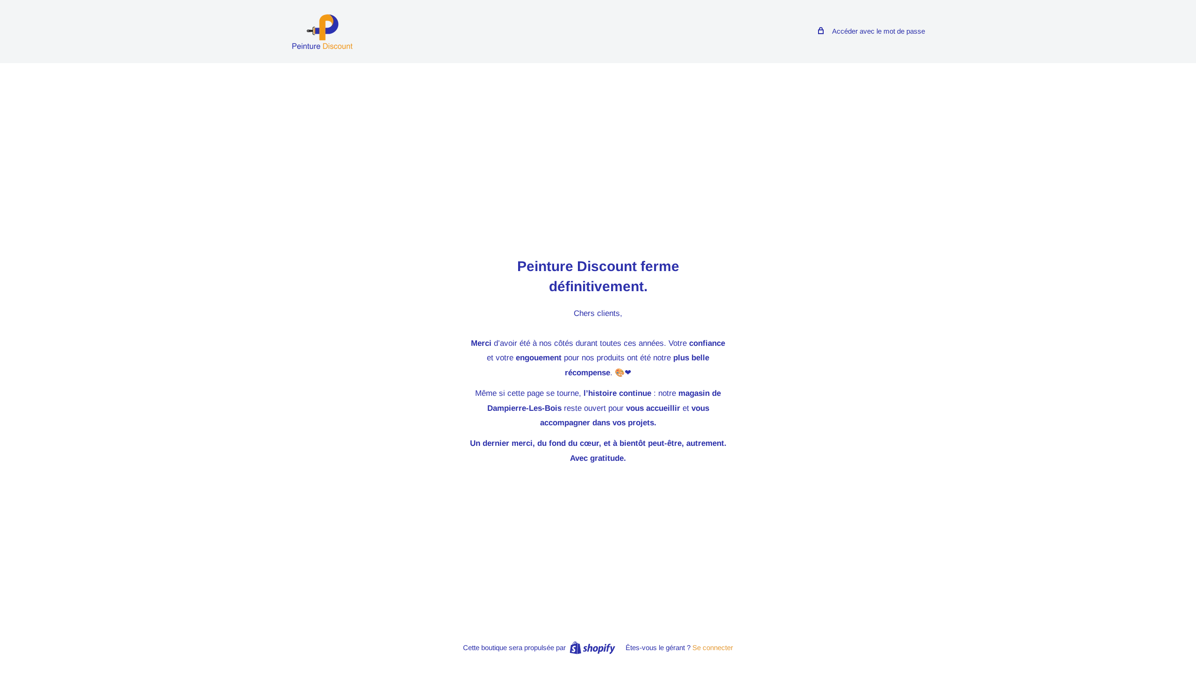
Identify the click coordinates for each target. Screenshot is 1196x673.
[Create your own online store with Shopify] (592, 647)
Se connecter (712, 648)
